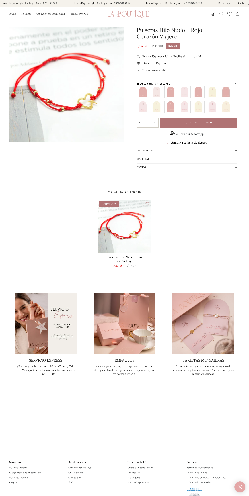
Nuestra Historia (18, 467)
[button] (12, 13)
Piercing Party (135, 477)
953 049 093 (50, 3)
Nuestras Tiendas (18, 477)
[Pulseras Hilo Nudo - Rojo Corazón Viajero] (124, 226)
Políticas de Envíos (197, 472)
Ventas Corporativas (138, 482)
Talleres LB (133, 472)
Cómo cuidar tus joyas (80, 467)
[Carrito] (238, 14)
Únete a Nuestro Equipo (140, 467)
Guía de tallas (75, 472)
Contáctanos (75, 477)
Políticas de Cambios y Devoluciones (206, 477)
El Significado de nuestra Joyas (26, 472)
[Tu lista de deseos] (229, 14)
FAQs (71, 482)
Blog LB (13, 482)
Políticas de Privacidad (199, 482)
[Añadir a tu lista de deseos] (147, 203)
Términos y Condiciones (200, 467)
